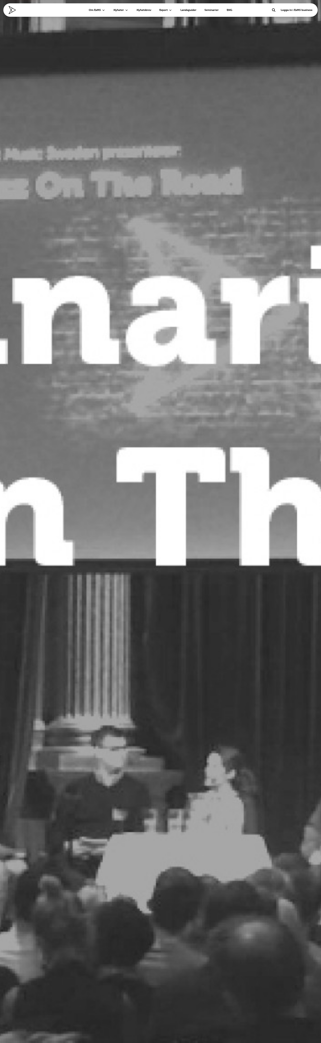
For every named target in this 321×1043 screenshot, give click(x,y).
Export (163, 10)
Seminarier (211, 10)
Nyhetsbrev (144, 10)
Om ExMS (95, 10)
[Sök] (273, 10)
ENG (229, 10)
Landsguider (188, 10)
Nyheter (119, 10)
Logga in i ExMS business (296, 10)
